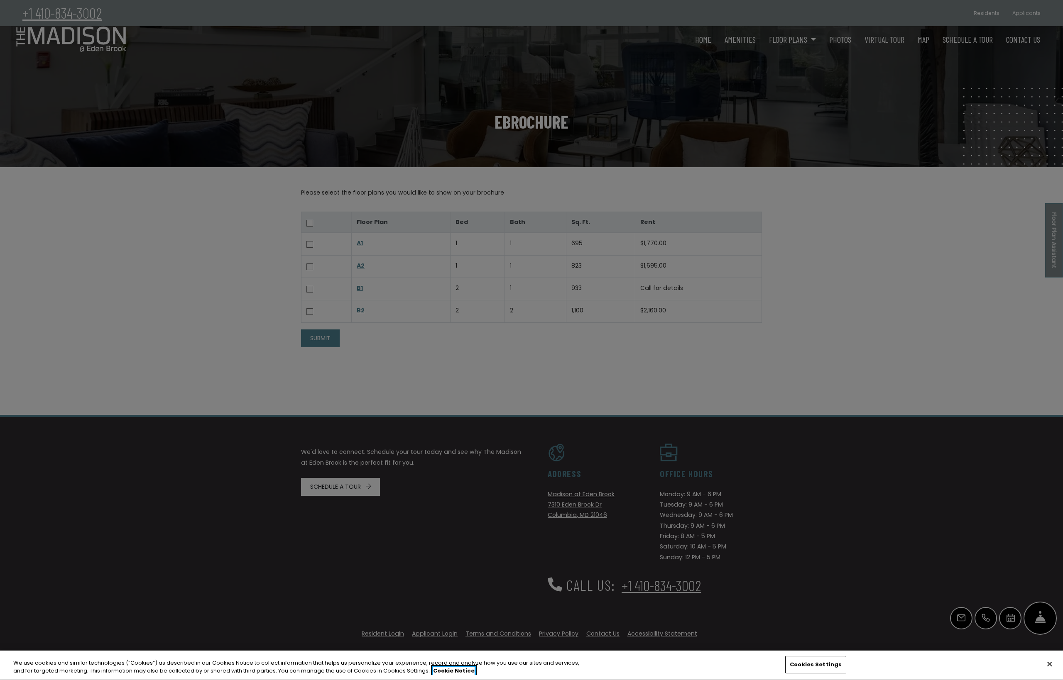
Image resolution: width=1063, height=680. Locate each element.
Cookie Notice (454, 671)
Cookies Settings (816, 664)
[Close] (1050, 664)
